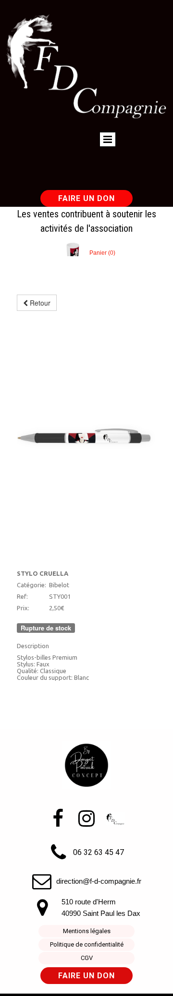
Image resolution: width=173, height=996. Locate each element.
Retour (39, 303)
